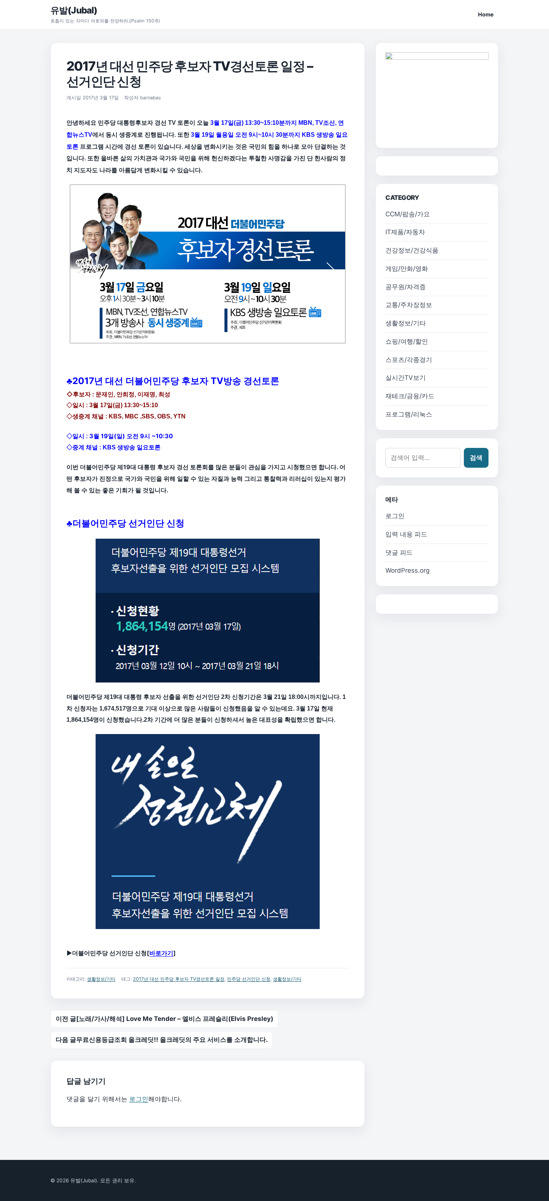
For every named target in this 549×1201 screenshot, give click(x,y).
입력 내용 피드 (406, 534)
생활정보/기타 (101, 979)
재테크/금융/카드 (409, 396)
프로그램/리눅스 (408, 414)
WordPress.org (407, 570)
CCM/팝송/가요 (407, 214)
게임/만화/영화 (406, 268)
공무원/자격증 (405, 287)
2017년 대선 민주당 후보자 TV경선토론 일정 (178, 979)
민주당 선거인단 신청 (248, 979)
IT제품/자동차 (405, 232)
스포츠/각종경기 (408, 359)
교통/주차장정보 (408, 305)
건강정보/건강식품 (411, 250)
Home (486, 14)
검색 (476, 457)
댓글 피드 (399, 552)
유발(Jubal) (73, 10)
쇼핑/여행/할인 (406, 341)
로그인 (138, 1099)
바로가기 (161, 953)
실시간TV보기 (405, 377)
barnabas (150, 97)
